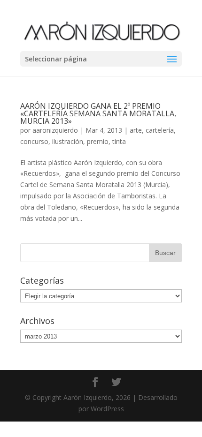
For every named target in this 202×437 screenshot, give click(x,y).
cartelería (160, 130)
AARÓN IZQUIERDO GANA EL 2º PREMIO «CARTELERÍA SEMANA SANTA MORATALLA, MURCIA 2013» (98, 113)
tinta (119, 141)
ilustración (67, 141)
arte (136, 130)
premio (98, 141)
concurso (34, 141)
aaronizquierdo (55, 130)
